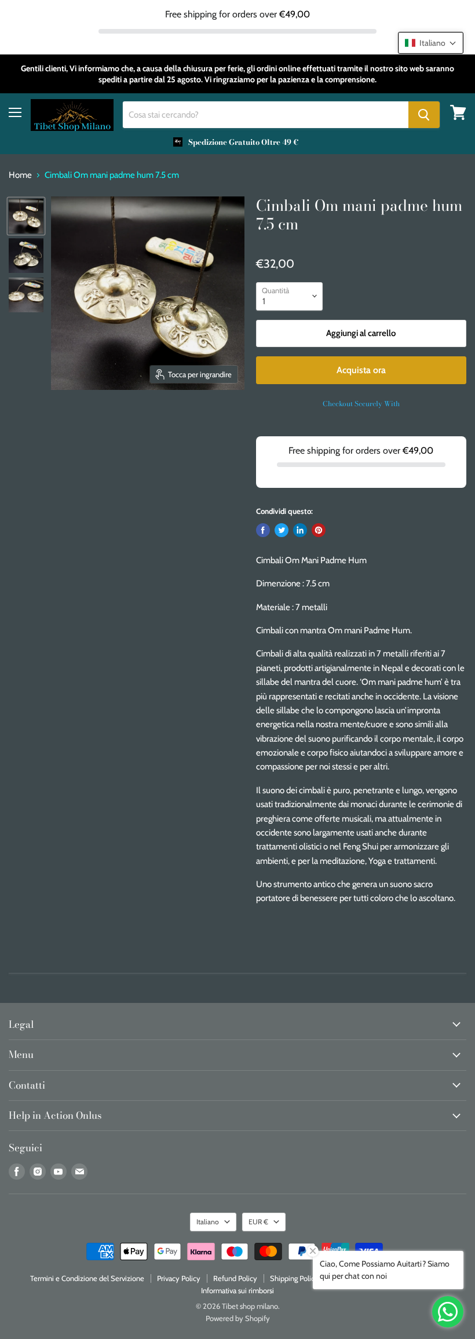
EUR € (258, 1221)
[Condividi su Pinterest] (319, 530)
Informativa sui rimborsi (237, 1290)
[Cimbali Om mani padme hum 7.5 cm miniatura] (26, 216)
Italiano (207, 1221)
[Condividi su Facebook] (263, 530)
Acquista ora (361, 369)
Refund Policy (235, 1278)
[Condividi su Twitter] (281, 530)
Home (20, 175)
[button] (431, 42)
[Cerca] (424, 114)
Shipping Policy (294, 1278)
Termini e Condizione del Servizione (87, 1278)
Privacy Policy (178, 1278)
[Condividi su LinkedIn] (300, 530)
